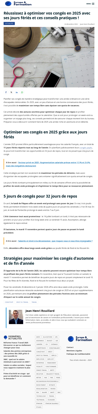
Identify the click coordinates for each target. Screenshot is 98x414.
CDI (47, 344)
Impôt (52, 370)
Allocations (47, 337)
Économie (51, 400)
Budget (49, 341)
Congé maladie (54, 348)
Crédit (50, 352)
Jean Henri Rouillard (87, 24)
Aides (38, 337)
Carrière (39, 344)
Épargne (39, 403)
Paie (45, 377)
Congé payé (9, 302)
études (38, 407)
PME (51, 377)
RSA (37, 392)
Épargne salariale (52, 403)
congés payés (86, 147)
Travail (34, 302)
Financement (51, 363)
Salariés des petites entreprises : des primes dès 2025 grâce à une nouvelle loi (17, 353)
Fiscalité (39, 366)
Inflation (39, 374)
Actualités (9, 23)
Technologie (41, 396)
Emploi (54, 355)
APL (56, 337)
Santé (52, 392)
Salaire (44, 392)
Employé (50, 359)
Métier (38, 377)
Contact (70, 347)
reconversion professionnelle (47, 381)
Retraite (52, 385)
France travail (41, 370)
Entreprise (40, 363)
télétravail (40, 400)
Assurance (40, 341)
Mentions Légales (74, 350)
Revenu (53, 389)
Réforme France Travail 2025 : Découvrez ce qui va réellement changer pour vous (17, 345)
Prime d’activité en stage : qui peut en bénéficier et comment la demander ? (17, 376)
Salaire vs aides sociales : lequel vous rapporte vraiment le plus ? (17, 367)
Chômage (54, 344)
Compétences (41, 348)
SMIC (59, 392)
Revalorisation (41, 389)
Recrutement (41, 385)
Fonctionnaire (51, 366)
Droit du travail (22, 302)
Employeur (40, 359)
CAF (57, 341)
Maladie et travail (53, 374)
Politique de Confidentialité (78, 354)
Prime (58, 377)
